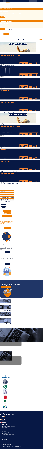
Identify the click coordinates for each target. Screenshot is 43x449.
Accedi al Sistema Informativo (33, 0)
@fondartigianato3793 (6, 441)
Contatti (12, 446)
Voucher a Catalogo (7, 213)
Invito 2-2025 (3, 206)
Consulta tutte (7, 227)
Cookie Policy (8, 446)
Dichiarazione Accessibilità (18, 446)
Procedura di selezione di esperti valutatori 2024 (6, 224)
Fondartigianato (4, 439)
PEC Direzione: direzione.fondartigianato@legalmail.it (7, 432)
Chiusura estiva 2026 (3, 53)
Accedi (4, 287)
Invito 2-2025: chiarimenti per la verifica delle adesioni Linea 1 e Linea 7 (10, 112)
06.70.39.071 (4, 427)
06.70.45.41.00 (8, 427)
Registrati (9, 287)
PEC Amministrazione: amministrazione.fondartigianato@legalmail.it (8, 434)
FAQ (9, 216)
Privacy (4, 446)
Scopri (5, 33)
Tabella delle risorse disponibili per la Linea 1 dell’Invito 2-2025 (8, 100)
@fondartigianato (5, 437)
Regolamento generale (7, 210)
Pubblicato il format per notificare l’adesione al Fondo (7, 77)
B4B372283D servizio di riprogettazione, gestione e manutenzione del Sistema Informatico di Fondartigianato (6, 222)
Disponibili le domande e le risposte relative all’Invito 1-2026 (8, 65)
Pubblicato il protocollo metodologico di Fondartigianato (8, 89)
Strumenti (4, 216)
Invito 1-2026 (3, 204)
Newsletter (4, 0)
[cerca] (7, 0)
